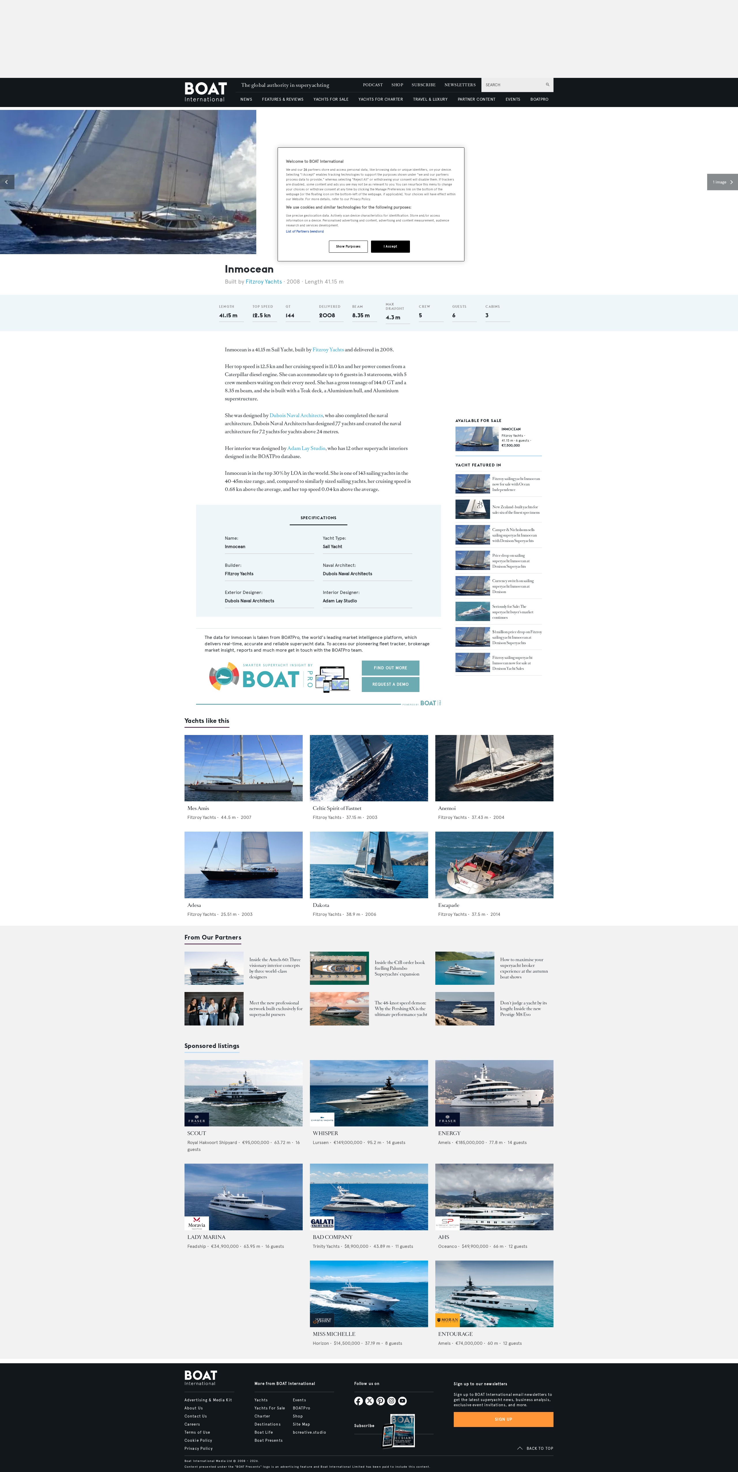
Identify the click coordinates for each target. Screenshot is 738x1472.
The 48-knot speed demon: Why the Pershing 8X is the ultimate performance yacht (401, 1008)
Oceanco (447, 1246)
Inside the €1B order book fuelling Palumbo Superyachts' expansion (400, 968)
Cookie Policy (198, 1440)
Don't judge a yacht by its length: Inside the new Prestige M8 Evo (523, 1008)
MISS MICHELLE (334, 1334)
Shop (298, 1416)
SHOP (397, 84)
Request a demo (390, 684)
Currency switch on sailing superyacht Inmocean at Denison (513, 586)
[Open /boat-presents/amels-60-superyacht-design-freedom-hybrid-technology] (214, 968)
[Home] (210, 92)
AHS (443, 1237)
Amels (444, 1142)
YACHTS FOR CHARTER (381, 99)
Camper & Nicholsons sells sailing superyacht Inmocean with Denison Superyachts (514, 535)
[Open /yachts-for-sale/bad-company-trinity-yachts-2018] (369, 1197)
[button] (7, 182)
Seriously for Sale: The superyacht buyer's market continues (512, 612)
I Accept (390, 246)
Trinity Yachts (326, 1246)
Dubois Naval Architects (296, 415)
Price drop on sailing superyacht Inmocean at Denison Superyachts (511, 561)
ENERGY (449, 1133)
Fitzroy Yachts (264, 281)
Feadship (196, 1246)
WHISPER (325, 1133)
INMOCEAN (511, 429)
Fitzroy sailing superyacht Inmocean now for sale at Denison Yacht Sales (512, 663)
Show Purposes (348, 246)
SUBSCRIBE (424, 84)
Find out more (391, 667)
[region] (371, 204)
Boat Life (264, 1432)
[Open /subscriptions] (393, 1432)
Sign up (503, 1419)
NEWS (246, 99)
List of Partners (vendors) (305, 231)
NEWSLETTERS (460, 84)
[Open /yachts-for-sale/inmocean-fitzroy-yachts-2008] (477, 439)
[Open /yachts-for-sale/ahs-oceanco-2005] (494, 1197)
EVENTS (513, 99)
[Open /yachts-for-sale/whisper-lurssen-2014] (369, 1093)
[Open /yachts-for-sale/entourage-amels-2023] (494, 1294)
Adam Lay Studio (306, 448)
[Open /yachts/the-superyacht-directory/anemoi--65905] (494, 768)
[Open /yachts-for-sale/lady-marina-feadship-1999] (243, 1197)
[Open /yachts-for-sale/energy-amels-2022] (494, 1093)
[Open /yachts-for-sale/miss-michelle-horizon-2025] (369, 1294)
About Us (193, 1408)
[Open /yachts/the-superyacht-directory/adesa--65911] (243, 865)
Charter (262, 1416)
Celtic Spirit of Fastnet (337, 808)
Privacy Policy (198, 1448)
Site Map (301, 1424)
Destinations (267, 1424)
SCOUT (196, 1133)
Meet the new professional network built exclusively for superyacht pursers (276, 1008)
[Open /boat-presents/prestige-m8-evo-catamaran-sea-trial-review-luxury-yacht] (464, 1008)
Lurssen (321, 1142)
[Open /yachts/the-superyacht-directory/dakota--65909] (369, 865)
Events (299, 1400)
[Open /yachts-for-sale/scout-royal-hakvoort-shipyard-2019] (243, 1093)
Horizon (321, 1343)
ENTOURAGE (455, 1334)
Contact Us (195, 1416)
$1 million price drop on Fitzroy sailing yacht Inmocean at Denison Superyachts (517, 637)
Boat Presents (269, 1440)
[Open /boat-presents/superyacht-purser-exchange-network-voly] (214, 1008)
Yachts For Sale (270, 1408)
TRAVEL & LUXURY (430, 99)
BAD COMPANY (333, 1237)
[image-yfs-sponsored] (196, 1125)
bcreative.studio (309, 1432)
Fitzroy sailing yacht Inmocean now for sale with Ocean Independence (516, 484)
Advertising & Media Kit (208, 1400)
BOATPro (301, 1408)
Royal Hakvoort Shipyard (212, 1142)
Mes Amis (198, 808)
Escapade (448, 905)
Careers (192, 1424)
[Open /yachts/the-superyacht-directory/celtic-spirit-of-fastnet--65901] (369, 768)
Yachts (261, 1400)
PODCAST (373, 84)
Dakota (321, 905)
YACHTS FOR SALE (331, 99)
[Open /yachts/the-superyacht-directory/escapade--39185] (494, 865)
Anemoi (447, 808)
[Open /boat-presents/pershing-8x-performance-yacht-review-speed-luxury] (339, 1008)
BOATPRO (539, 99)
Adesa (194, 905)
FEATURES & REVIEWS (283, 99)
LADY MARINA (206, 1237)
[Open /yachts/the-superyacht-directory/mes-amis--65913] (243, 768)
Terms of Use (197, 1432)
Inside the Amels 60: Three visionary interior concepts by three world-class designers (275, 968)
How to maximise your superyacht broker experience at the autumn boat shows (524, 968)
